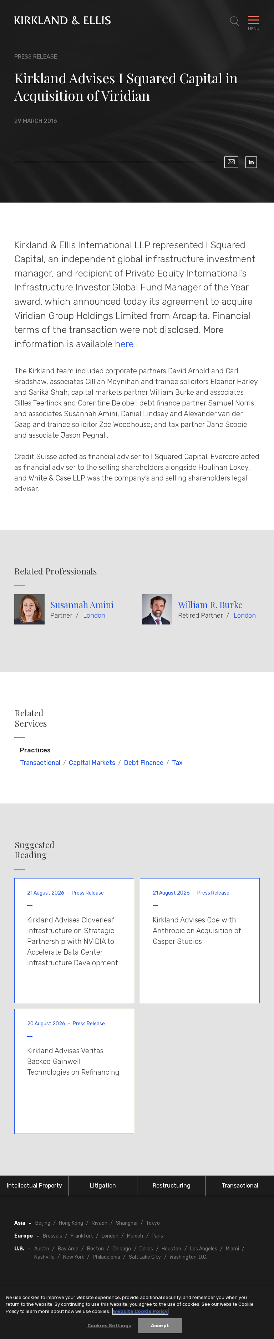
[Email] (231, 162)
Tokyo (153, 1223)
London (94, 615)
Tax (177, 763)
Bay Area (68, 1249)
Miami (232, 1249)
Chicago (121, 1249)
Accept (160, 1325)
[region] (137, 1313)
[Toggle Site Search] (234, 21)
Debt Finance (143, 763)
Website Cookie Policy (140, 1311)
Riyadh (99, 1223)
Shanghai (126, 1223)
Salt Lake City (145, 1257)
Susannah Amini (81, 604)
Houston (171, 1249)
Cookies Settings (109, 1325)
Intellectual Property (34, 1185)
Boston (95, 1249)
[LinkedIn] (251, 162)
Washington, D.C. (188, 1257)
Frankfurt (82, 1236)
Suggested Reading (35, 850)
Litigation (103, 1185)
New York (73, 1257)
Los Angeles (203, 1249)
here (124, 344)
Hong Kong (71, 1223)
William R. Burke (210, 604)
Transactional (40, 763)
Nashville (44, 1257)
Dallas (146, 1249)
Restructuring (172, 1185)
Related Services (31, 718)
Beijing (42, 1223)
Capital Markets (92, 763)
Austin (41, 1249)
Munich (135, 1236)
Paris (157, 1236)
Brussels (52, 1236)
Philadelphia (106, 1257)
